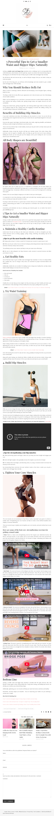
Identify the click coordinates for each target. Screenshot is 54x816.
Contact (5, 811)
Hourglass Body (34, 59)
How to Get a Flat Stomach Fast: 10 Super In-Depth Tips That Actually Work (21, 701)
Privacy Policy (30, 811)
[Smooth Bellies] (27, 13)
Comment (5, 778)
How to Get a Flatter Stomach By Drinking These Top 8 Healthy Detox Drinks (21, 704)
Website (5, 767)
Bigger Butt (25, 59)
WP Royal (12, 813)
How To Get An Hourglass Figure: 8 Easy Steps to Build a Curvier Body (20, 699)
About (9, 811)
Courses (13, 811)
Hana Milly (48, 421)
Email (4, 760)
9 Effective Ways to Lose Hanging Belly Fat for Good (10, 733)
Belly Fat (17, 59)
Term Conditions (36, 811)
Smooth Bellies (7, 712)
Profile (16, 811)
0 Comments (32, 68)
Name (4, 753)
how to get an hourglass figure (10, 708)
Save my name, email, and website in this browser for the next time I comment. (22, 776)
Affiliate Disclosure (23, 811)
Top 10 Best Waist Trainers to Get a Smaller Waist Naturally (28, 350)
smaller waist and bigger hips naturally (25, 708)
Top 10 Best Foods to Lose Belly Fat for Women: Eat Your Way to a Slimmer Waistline (28, 287)
